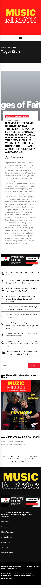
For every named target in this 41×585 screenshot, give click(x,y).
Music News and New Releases (17, 116)
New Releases (6, 537)
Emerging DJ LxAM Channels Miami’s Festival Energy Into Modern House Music (22, 281)
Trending (4, 547)
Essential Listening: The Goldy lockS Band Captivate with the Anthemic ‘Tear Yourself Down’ (22, 343)
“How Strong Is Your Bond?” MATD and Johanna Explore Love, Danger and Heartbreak (20, 299)
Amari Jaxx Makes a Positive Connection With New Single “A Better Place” (22, 289)
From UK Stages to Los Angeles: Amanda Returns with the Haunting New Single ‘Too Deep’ (22, 325)
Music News (5, 522)
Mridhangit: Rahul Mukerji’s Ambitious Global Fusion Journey (22, 273)
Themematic (13, 568)
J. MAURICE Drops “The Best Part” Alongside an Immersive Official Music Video (22, 308)
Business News (7, 552)
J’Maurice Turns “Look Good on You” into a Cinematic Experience (21, 334)
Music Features (7, 532)
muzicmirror (18, 158)
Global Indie (5, 542)
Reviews (4, 527)
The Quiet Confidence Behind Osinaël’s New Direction (22, 316)
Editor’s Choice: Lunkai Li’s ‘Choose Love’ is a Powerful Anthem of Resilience (23, 352)
